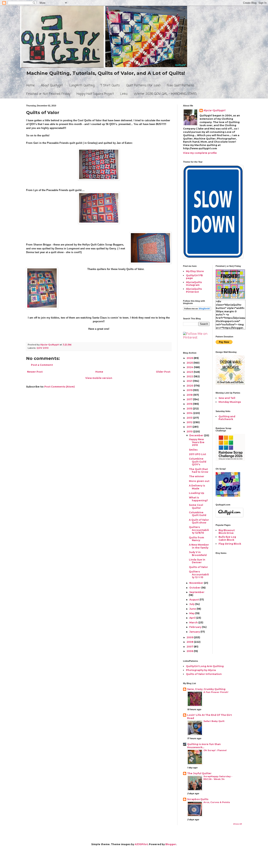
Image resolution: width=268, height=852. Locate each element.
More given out (199, 481)
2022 (190, 376)
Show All (237, 824)
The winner (196, 476)
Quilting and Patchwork (227, 418)
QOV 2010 (42, 348)
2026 (190, 358)
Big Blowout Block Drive (227, 531)
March (193, 622)
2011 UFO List (197, 454)
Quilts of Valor (198, 567)
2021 (190, 380)
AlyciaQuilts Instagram (194, 283)
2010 (190, 431)
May (192, 613)
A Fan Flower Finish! (215, 692)
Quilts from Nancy (196, 539)
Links (124, 94)
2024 (190, 367)
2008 (190, 641)
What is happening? (198, 499)
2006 (190, 651)
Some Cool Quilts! (196, 506)
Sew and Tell (227, 398)
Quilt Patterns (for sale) (143, 85)
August (194, 599)
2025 (190, 362)
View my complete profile (200, 152)
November (196, 582)
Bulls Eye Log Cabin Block (227, 538)
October (195, 587)
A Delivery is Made (197, 487)
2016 (190, 403)
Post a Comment (42, 364)
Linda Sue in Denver (197, 561)
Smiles (193, 449)
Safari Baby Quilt (213, 721)
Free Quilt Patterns (180, 85)
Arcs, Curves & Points (216, 802)
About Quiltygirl (52, 85)
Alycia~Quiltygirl (214, 110)
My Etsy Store (195, 271)
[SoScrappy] (230, 459)
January (195, 631)
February (195, 627)
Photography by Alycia (201, 670)
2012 (190, 422)
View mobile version (98, 378)
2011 (189, 426)
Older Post (163, 371)
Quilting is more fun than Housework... (204, 746)
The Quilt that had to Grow (198, 470)
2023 (190, 371)
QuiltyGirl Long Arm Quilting (205, 666)
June (193, 608)
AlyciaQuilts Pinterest (194, 290)
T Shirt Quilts (110, 85)
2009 (190, 637)
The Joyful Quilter (199, 773)
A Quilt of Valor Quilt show (199, 521)
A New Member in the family (199, 546)
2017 (190, 399)
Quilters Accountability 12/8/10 (199, 530)
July (192, 604)
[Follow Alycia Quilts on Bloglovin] (197, 309)
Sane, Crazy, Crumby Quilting (206, 689)
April (192, 617)
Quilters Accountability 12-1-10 (199, 574)
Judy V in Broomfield (198, 553)
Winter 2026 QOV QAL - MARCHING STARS (165, 94)
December (196, 435)
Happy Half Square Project (95, 94)
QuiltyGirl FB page (194, 277)
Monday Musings (230, 401)
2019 (190, 390)
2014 (190, 413)
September (196, 592)
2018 (190, 394)
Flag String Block (230, 543)
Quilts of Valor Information (204, 674)
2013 (190, 417)
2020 (190, 385)
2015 (190, 408)
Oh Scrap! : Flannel (215, 750)
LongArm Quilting (81, 85)
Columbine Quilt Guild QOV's (197, 461)
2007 (190, 646)
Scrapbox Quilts (197, 799)
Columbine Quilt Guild (197, 514)
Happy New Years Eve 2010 (196, 442)
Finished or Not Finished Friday (48, 94)
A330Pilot (141, 844)
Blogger (170, 844)
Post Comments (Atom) (59, 386)
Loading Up (196, 493)
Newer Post (35, 371)
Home (30, 85)
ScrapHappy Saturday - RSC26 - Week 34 (217, 778)
